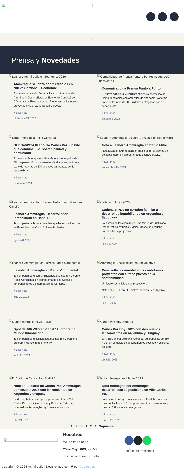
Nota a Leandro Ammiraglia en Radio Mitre (134, 145)
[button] (92, 39)
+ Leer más (20, 112)
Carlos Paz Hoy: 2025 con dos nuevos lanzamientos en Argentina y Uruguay (131, 331)
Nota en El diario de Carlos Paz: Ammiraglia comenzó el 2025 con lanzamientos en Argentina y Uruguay (47, 389)
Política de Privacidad (140, 451)
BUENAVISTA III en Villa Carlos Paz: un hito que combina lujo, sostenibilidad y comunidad (47, 149)
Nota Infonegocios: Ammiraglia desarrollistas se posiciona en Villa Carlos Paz (134, 389)
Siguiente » (107, 426)
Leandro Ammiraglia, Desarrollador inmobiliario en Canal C (41, 216)
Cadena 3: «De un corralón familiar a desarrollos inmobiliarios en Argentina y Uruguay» (133, 213)
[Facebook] (150, 16)
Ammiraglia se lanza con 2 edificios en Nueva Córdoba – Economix (43, 86)
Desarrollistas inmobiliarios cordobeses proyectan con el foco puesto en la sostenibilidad (132, 274)
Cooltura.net (88, 466)
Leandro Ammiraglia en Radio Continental (46, 270)
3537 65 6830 (78, 442)
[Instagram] (162, 16)
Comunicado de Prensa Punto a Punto (131, 88)
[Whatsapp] (174, 16)
